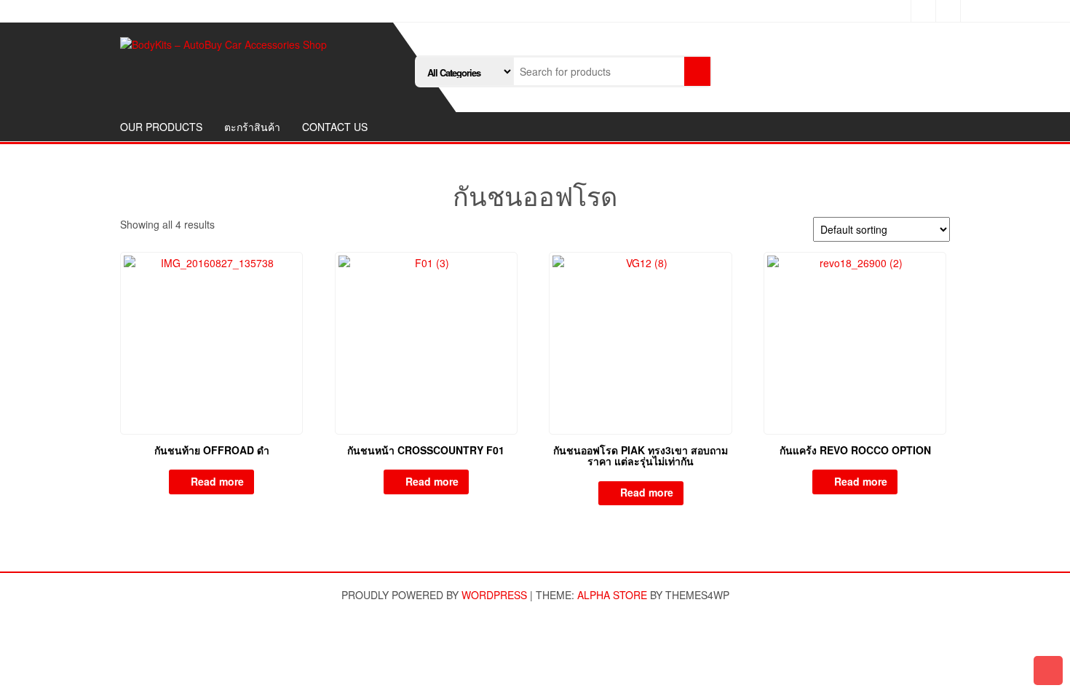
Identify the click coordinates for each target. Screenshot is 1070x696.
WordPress (494, 595)
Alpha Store (612, 595)
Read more (217, 481)
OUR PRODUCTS (161, 126)
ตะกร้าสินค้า (252, 126)
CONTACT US (335, 126)
